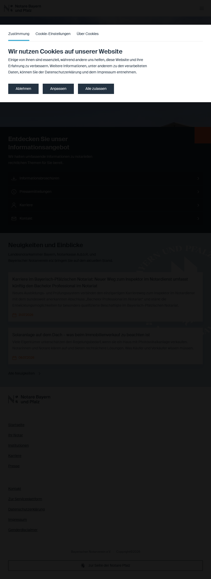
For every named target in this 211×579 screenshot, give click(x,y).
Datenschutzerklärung (63, 72)
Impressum (106, 72)
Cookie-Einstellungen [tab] (53, 34)
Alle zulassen (96, 89)
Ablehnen (23, 89)
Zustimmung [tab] (18, 34)
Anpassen (58, 89)
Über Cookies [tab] (88, 34)
